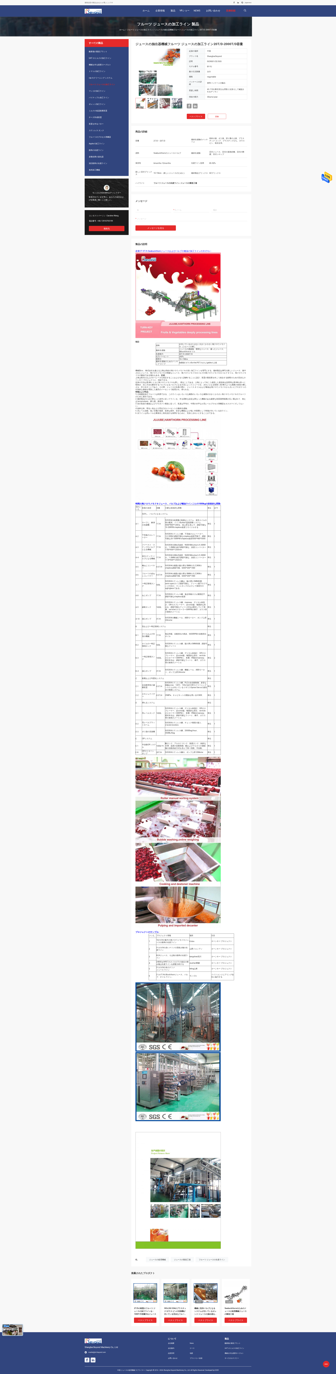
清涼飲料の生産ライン (98, 163)
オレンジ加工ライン (97, 104)
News (192, 1343)
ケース (192, 1348)
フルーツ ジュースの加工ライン (140, 30)
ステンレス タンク (96, 130)
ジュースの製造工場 (182, 1260)
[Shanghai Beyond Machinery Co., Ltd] (93, 11)
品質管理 (171, 1353)
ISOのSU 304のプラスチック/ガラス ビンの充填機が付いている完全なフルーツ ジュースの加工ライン (175, 1311)
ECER (217, 1370)
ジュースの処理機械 (157, 1260)
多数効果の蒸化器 (96, 157)
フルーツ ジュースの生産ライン (212, 1260)
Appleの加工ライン (97, 144)
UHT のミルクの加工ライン (100, 58)
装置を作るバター (96, 124)
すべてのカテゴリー (232, 1358)
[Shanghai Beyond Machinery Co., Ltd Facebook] (234, 2)
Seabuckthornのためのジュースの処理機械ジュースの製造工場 (236, 1311)
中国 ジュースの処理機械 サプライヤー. (131, 1370)
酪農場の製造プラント (98, 51)
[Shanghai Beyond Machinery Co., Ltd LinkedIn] (238, 2)
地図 (191, 1353)
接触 (217, 116)
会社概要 (171, 1343)
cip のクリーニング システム (100, 78)
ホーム (122, 30)
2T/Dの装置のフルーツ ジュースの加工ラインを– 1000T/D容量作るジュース (145, 1311)
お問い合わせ (172, 1358)
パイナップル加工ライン (99, 98)
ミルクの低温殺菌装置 (98, 111)
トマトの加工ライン (97, 71)
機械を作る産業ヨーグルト (100, 65)
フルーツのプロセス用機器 (100, 137)
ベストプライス (196, 116)
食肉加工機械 (94, 170)
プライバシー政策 (196, 1358)
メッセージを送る (155, 228)
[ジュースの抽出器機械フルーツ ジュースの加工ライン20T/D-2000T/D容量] (159, 72)
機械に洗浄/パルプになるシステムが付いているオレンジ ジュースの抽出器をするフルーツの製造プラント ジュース (205, 1311)
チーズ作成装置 (95, 117)
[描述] (245, 10)
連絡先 (107, 228)
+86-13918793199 (105, 221)
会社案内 (171, 1348)
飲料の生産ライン (96, 150)
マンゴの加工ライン (97, 91)
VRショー (185, 10)
